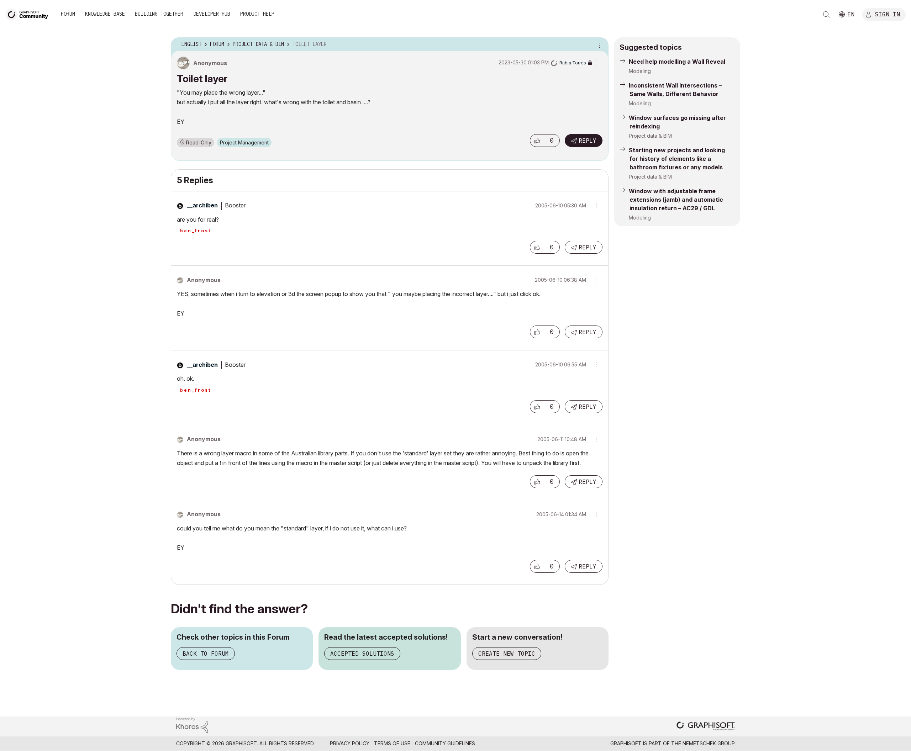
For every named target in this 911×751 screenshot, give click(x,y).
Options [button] (598, 44)
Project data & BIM (650, 136)
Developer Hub (211, 14)
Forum (68, 14)
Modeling (640, 71)
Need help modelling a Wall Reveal (677, 61)
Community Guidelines (445, 743)
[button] (537, 140)
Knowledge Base (105, 14)
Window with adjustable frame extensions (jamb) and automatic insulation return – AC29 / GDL (676, 199)
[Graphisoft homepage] (705, 726)
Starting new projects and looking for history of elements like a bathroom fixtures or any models (677, 159)
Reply (587, 140)
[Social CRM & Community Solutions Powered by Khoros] (192, 724)
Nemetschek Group (709, 743)
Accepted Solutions (362, 653)
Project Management (244, 142)
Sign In (887, 13)
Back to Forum (206, 653)
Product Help (257, 14)
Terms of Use (392, 743)
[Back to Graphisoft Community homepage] (29, 14)
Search (826, 14)
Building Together (159, 14)
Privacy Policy (349, 743)
